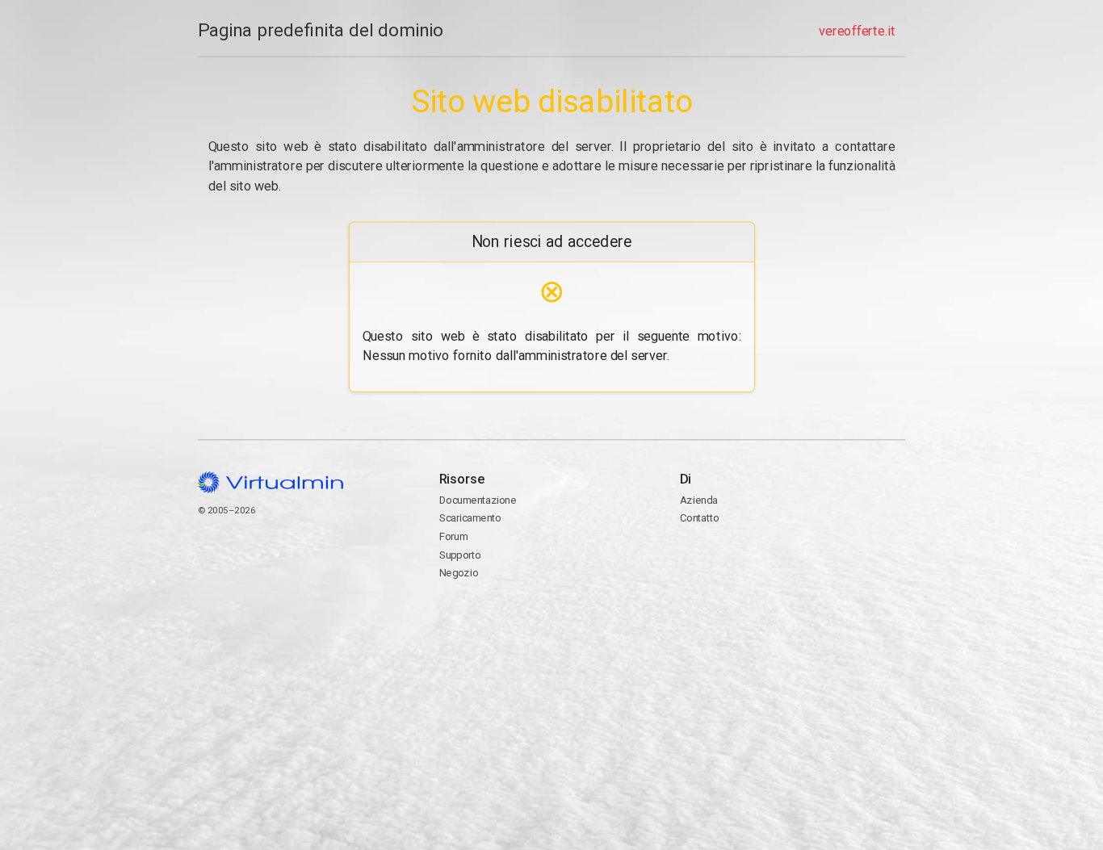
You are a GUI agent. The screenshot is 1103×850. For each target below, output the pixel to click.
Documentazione (477, 500)
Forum (453, 536)
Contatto (742, 562)
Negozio (458, 573)
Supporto (459, 555)
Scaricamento (469, 518)
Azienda (698, 500)
